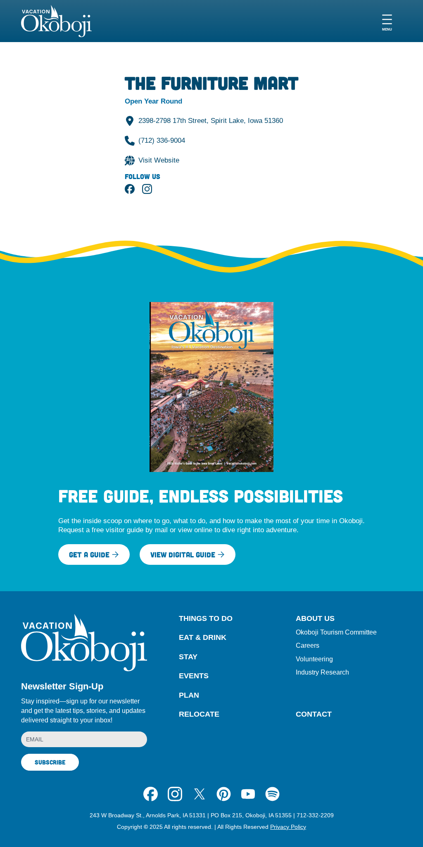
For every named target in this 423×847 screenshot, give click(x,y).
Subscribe (50, 762)
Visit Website (158, 160)
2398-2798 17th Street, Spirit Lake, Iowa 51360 (210, 120)
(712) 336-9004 (161, 140)
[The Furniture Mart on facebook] (130, 189)
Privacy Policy (288, 826)
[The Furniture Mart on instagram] (147, 189)
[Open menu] (387, 21)
